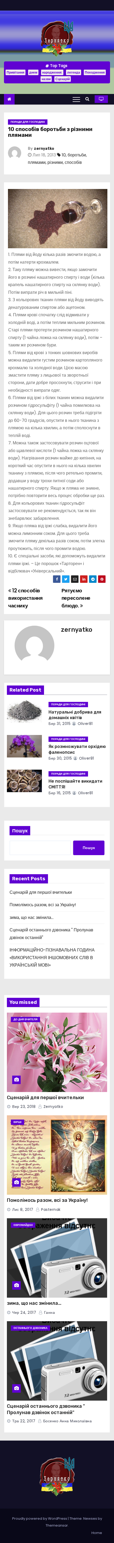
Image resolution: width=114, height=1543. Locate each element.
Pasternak (50, 1209)
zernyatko (44, 148)
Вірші (17, 1122)
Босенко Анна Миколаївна (67, 1421)
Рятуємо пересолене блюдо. (76, 598)
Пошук (20, 830)
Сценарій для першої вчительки (41, 892)
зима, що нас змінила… (32, 917)
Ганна (49, 1312)
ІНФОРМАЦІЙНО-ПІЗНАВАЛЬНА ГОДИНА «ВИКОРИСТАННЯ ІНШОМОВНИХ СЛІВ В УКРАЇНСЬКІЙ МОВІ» (52, 957)
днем (33, 72)
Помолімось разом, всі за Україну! (43, 905)
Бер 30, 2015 (60, 758)
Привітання (15, 72)
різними (55, 162)
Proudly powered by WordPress (40, 1518)
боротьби (77, 155)
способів (73, 162)
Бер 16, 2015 (60, 793)
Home (96, 1532)
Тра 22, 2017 (23, 1421)
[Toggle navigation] (76, 99)
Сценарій (62, 79)
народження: (52, 72)
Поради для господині (28, 122)
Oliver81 (84, 723)
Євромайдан (23, 1225)
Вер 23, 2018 (24, 1106)
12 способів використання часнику (25, 598)
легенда (73, 72)
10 (64, 155)
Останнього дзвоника (30, 1328)
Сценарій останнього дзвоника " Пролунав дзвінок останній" (46, 1409)
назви (46, 79)
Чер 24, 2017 (24, 1312)
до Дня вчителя (25, 1019)
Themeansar (57, 1525)
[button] (89, 99)
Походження (95, 72)
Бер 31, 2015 (60, 723)
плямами (37, 162)
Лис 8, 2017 (22, 1209)
